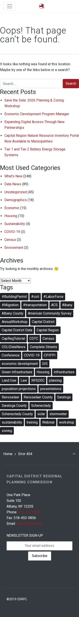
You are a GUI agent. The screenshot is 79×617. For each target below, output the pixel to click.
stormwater (58, 414)
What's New (13, 176)
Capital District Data (17, 330)
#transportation (35, 305)
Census (10, 240)
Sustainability (14, 224)
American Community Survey (50, 313)
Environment (13, 248)
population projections (19, 389)
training (32, 422)
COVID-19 (12, 232)
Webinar (48, 422)
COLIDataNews (13, 347)
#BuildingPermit (14, 296)
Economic (11, 208)
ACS (54, 305)
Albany (67, 305)
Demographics (15, 200)
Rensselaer (10, 397)
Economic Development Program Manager (36, 114)
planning (55, 380)
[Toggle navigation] (10, 6)
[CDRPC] (42, 6)
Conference (11, 355)
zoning (7, 431)
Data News (12, 184)
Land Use (9, 380)
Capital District (43, 322)
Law (24, 380)
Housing (10, 216)
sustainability (12, 422)
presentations (50, 389)
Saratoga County (14, 405)
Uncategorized (15, 192)
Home (8, 454)
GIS (45, 364)
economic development (20, 364)
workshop (66, 422)
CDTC (33, 338)
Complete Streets (43, 347)
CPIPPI (50, 355)
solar (41, 414)
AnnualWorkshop (14, 322)
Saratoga (64, 397)
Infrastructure (64, 372)
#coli (35, 296)
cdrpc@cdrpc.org (29, 523)
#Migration (10, 305)
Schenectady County (17, 414)
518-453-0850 (29, 512)
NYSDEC (38, 380)
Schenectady (41, 405)
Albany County (12, 313)
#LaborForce (53, 296)
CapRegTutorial (13, 338)
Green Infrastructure (17, 372)
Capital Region (48, 330)
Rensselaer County (38, 397)
